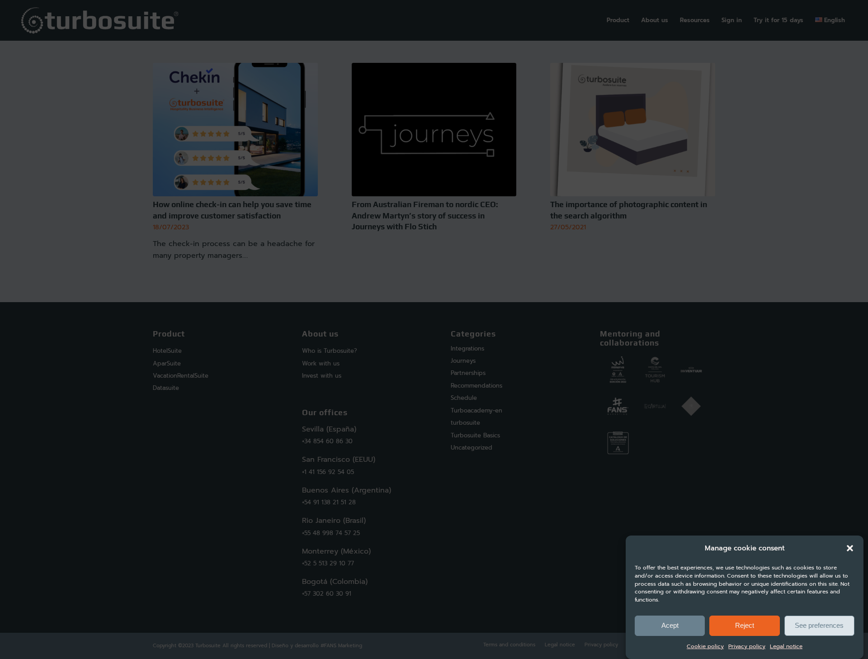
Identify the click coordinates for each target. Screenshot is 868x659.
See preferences (819, 625)
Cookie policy (705, 646)
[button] (849, 548)
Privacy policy (746, 646)
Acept (670, 625)
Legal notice (786, 646)
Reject (744, 625)
